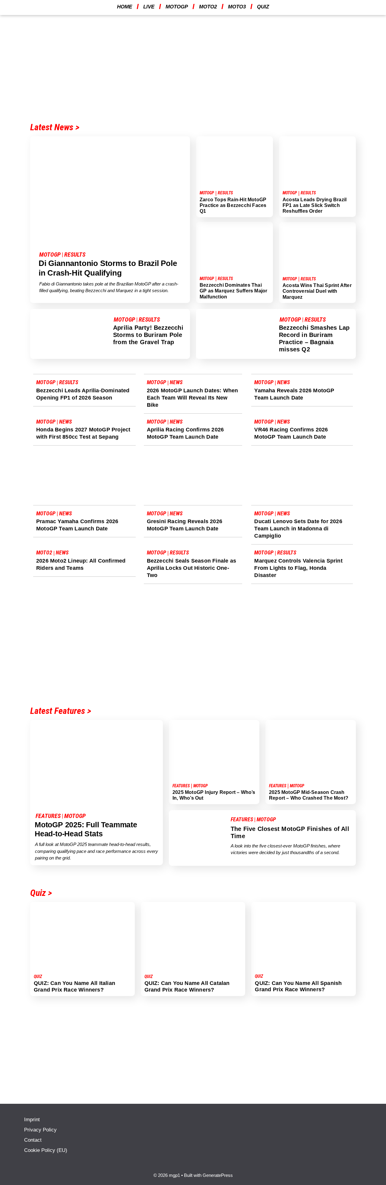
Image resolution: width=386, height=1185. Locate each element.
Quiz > (41, 892)
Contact (33, 1140)
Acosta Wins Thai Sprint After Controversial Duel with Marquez (317, 291)
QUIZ (263, 7)
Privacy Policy (40, 1130)
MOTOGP (177, 7)
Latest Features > (60, 710)
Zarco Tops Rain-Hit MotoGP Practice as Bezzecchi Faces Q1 (233, 205)
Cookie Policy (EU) (45, 1150)
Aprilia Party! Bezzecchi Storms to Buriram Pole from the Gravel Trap (148, 334)
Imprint (32, 1119)
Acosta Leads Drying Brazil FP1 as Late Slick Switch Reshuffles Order (314, 205)
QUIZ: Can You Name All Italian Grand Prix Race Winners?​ (74, 986)
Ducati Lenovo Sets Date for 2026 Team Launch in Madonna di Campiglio (298, 528)
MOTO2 (208, 7)
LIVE (148, 7)
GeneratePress (218, 1175)
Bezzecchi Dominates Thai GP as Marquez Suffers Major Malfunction (233, 290)
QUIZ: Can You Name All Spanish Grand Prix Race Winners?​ (298, 986)
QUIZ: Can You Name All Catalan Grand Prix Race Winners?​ (187, 986)
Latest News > (54, 127)
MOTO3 (237, 7)
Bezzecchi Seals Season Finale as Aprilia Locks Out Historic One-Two (191, 568)
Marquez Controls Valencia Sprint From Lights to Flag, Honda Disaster (298, 568)
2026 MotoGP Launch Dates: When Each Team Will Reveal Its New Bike (192, 397)
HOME (124, 7)
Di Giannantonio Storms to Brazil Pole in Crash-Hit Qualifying (108, 268)
